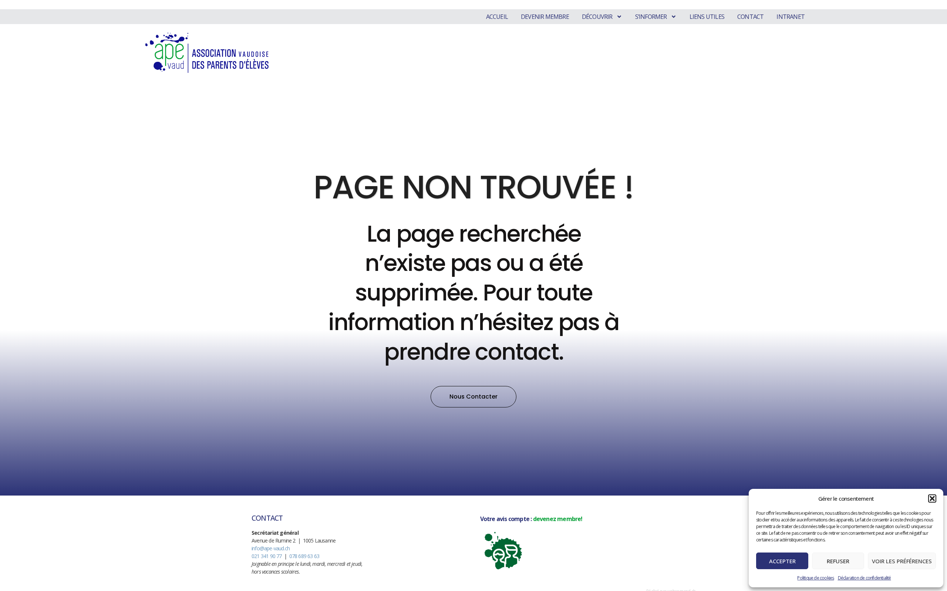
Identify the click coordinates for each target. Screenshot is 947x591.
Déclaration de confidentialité (864, 578)
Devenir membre (545, 16)
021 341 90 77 (267, 556)
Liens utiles (707, 16)
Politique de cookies (815, 578)
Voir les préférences (902, 561)
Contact (750, 16)
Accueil (497, 16)
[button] (932, 498)
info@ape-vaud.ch (271, 548)
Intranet (790, 16)
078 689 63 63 (304, 556)
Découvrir (597, 16)
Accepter (782, 561)
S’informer (651, 16)
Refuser (838, 561)
